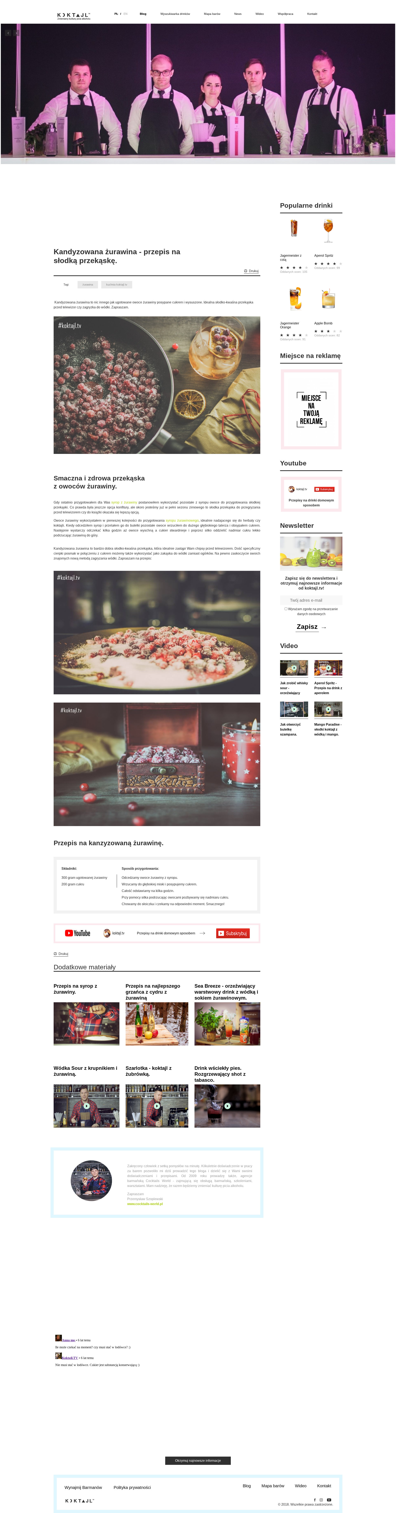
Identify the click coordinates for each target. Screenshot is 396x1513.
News (238, 13)
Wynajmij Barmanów (83, 1487)
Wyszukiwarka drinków (175, 13)
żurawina (87, 284)
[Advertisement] (121, 216)
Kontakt (312, 13)
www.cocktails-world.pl (145, 1204)
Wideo (260, 13)
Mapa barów (212, 13)
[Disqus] (157, 1279)
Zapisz (307, 626)
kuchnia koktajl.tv (116, 284)
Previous (8, 33)
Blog (143, 13)
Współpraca (285, 13)
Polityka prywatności (132, 1487)
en (125, 13)
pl (116, 13)
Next (16, 33)
